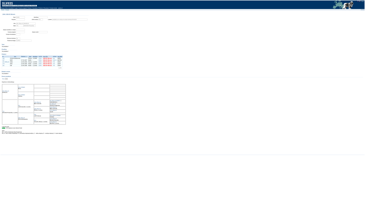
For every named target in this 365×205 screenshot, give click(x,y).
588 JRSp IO (21, 118)
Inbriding (35, 56)
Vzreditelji (10, 8)
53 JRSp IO (53, 104)
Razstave (46, 8)
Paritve (29, 8)
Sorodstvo (35, 8)
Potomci (41, 8)
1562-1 (55, 60)
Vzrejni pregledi (23, 8)
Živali (2, 9)
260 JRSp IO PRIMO (55, 115)
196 (3, 58)
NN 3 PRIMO (21, 87)
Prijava (362, 1)
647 (19, 105)
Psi (6, 8)
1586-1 (40, 58)
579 (35, 120)
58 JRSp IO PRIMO (55, 100)
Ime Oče (45, 56)
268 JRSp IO (37, 109)
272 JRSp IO (53, 110)
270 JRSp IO (53, 122)
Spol (30, 56)
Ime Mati (60, 56)
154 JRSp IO (53, 118)
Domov (3, 8)
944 (54, 58)
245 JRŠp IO (5, 62)
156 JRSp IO (37, 102)
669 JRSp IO (5, 91)
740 (54, 62)
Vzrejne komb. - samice (56, 8)
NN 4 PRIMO (21, 95)
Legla (16, 8)
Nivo (3, 79)
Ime (15, 56)
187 (3, 60)
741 (3, 111)
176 (3, 63)
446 (35, 114)
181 (3, 65)
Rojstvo (23, 56)
